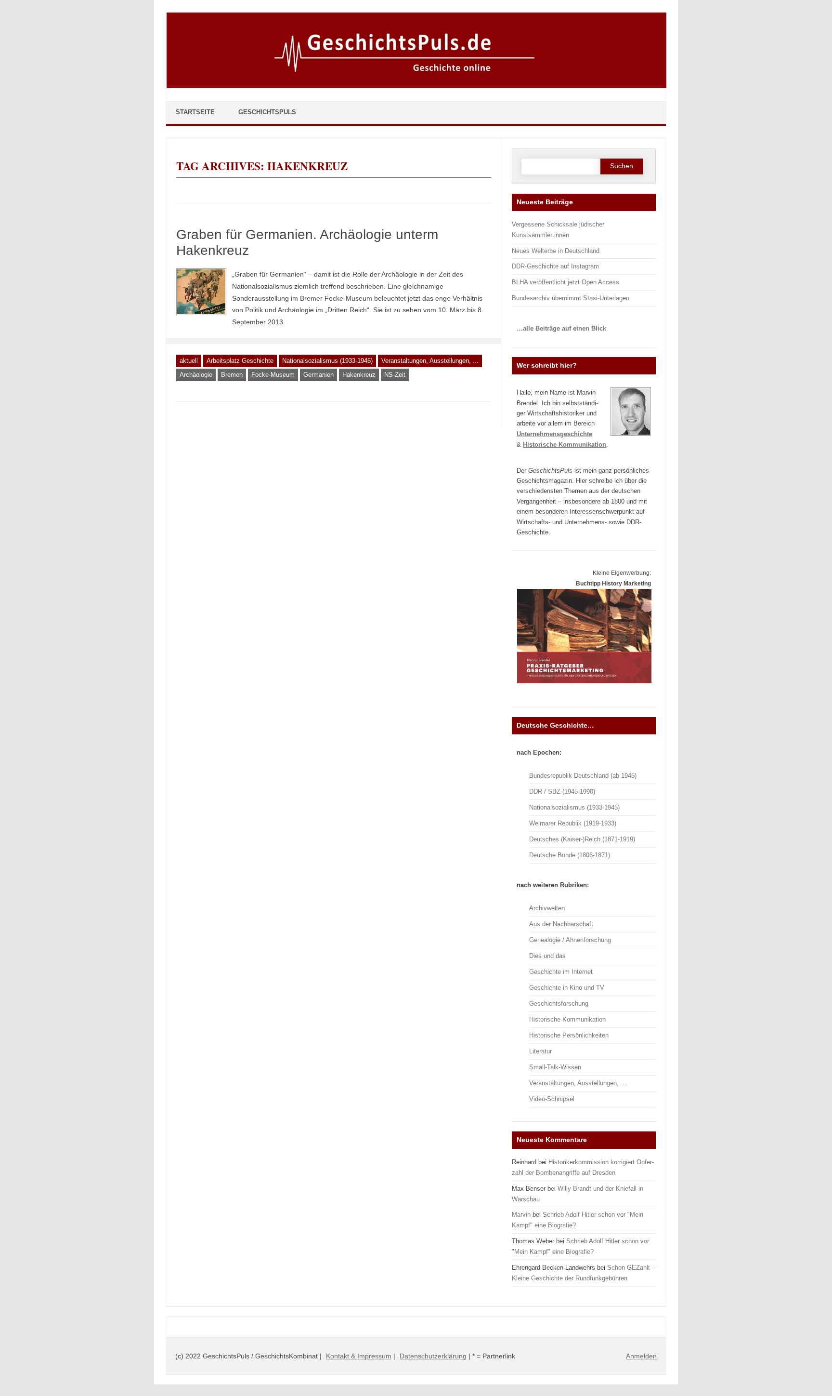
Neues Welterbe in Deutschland (555, 250)
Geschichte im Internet (561, 971)
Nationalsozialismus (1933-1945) (327, 360)
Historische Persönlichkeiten (569, 1035)
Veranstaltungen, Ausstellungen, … (578, 1083)
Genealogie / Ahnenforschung (570, 940)
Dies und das (547, 955)
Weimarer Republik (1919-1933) (572, 823)
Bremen (232, 374)
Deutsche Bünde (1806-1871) (569, 855)
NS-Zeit (394, 374)
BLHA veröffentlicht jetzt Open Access (565, 282)
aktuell (189, 360)
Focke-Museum (273, 374)
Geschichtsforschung (558, 1003)
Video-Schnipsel (551, 1099)
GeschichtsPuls (267, 112)
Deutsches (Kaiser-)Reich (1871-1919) (582, 839)
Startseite (195, 112)
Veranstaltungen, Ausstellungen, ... (430, 360)
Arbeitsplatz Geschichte (240, 360)
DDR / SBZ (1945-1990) (562, 791)
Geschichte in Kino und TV (566, 987)
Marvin (521, 1214)
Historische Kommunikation (567, 1019)
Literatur (540, 1051)
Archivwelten (547, 908)
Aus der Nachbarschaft (561, 924)
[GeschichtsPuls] (416, 86)
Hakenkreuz (359, 374)
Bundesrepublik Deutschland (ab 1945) (583, 775)
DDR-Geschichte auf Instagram (555, 266)
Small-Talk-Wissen (555, 1067)
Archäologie (196, 374)
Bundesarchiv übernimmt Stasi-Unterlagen (570, 298)
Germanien (318, 374)
